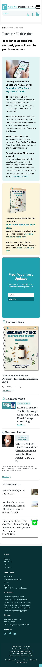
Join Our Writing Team (13, 490)
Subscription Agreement (18, 651)
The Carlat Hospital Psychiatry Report (17, 605)
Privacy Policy (25, 649)
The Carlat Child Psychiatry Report (16, 599)
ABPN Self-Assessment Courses (15, 588)
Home (4, 28)
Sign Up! (12, 299)
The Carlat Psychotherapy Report (15, 611)
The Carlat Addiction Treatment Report (17, 602)
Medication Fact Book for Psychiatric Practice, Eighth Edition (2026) (20, 378)
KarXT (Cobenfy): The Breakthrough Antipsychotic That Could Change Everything (28, 414)
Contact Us (8, 567)
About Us (7, 559)
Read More (20, 425)
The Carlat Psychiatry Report (14, 597)
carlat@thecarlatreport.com (13, 619)
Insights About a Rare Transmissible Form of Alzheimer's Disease (13, 505)
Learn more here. (20, 176)
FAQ (5, 565)
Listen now (5, 477)
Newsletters (8, 577)
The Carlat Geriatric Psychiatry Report (17, 608)
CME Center (8, 562)
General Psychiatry (24, 403)
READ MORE (7, 391)
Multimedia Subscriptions (13, 579)
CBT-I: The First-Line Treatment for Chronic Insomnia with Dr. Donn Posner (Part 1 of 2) (26, 452)
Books (6, 582)
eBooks (7, 585)
